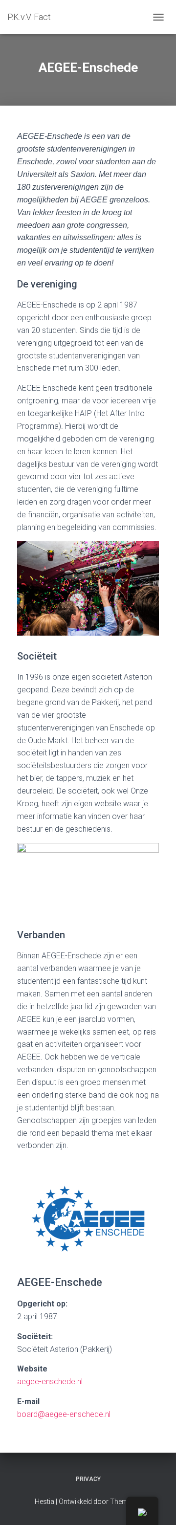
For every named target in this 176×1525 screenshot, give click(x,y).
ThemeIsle (126, 1501)
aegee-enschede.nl (50, 1381)
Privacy (88, 1479)
